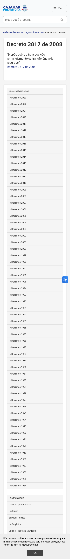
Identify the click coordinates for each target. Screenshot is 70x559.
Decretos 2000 (18, 249)
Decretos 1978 (18, 393)
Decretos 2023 (18, 97)
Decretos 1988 (18, 327)
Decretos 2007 (18, 203)
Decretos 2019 (18, 124)
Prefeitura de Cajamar (15, 8)
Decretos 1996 (18, 275)
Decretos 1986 (18, 341)
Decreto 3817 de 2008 (21, 67)
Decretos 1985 (18, 347)
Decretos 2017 (18, 137)
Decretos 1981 (18, 373)
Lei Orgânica (15, 524)
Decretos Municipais (19, 91)
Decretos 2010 (18, 183)
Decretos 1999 (18, 255)
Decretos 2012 (18, 170)
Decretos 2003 (18, 229)
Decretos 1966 (18, 472)
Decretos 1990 (18, 314)
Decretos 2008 (18, 196)
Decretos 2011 (18, 176)
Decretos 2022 (18, 104)
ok (35, 552)
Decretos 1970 (18, 446)
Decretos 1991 (18, 308)
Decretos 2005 (18, 216)
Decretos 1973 (18, 426)
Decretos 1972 (18, 433)
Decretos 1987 (18, 334)
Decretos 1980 (18, 380)
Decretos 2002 (18, 235)
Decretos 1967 (18, 466)
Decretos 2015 (18, 150)
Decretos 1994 (18, 288)
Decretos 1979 (18, 387)
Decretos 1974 (18, 420)
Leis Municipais (16, 498)
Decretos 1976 (18, 406)
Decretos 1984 (18, 354)
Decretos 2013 (18, 163)
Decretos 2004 (18, 222)
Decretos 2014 (18, 157)
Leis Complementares (20, 504)
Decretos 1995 (18, 281)
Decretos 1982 (18, 367)
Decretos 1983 (18, 360)
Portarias (13, 511)
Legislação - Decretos (35, 32)
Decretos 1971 (18, 439)
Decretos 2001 (18, 242)
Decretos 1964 (18, 485)
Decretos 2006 (18, 209)
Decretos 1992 (18, 301)
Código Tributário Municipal (22, 531)
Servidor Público (17, 517)
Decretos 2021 (18, 110)
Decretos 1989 (18, 321)
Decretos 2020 (18, 117)
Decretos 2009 (18, 189)
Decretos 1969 (18, 452)
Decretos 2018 (18, 130)
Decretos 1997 (18, 268)
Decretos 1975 (18, 413)
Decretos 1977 (18, 400)
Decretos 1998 (18, 262)
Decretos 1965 (18, 479)
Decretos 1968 (18, 459)
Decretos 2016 (18, 143)
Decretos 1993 (18, 295)
